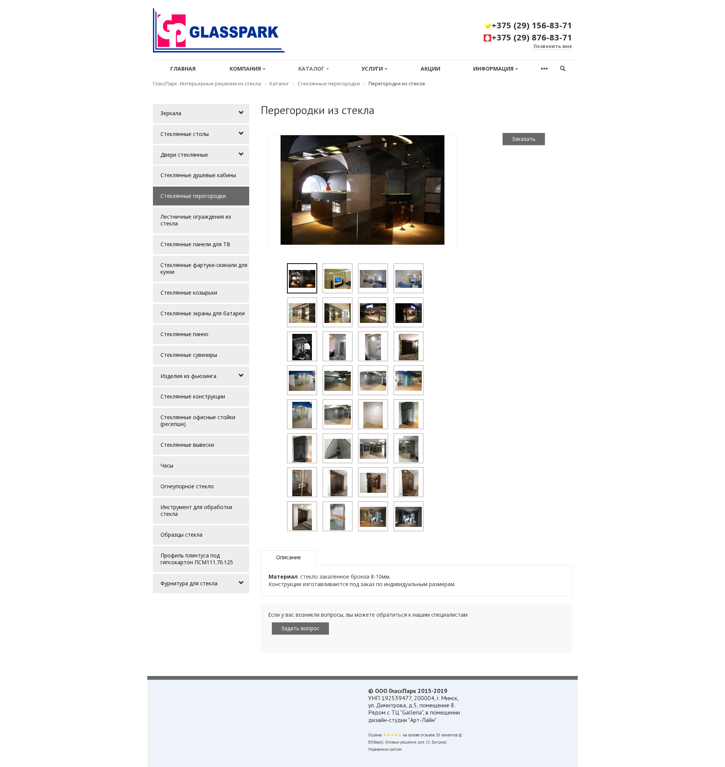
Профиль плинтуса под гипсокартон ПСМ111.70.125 (196, 559)
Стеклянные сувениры (188, 354)
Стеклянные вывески (187, 444)
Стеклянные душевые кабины (198, 175)
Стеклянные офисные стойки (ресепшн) (197, 420)
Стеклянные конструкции (192, 396)
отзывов (428, 735)
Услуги (372, 68)
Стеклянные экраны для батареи (202, 313)
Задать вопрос (300, 628)
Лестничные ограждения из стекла (195, 220)
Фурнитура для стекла (189, 583)
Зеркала (170, 113)
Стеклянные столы (184, 133)
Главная (183, 68)
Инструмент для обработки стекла (196, 510)
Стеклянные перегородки (193, 195)
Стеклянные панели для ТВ (195, 244)
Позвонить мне (553, 46)
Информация (493, 68)
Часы (166, 465)
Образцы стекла (181, 534)
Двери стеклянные (184, 154)
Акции (430, 68)
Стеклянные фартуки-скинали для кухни (203, 268)
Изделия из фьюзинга (188, 376)
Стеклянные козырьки (188, 292)
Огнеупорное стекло (187, 486)
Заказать (523, 138)
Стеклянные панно (184, 334)
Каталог (311, 68)
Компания (245, 68)
